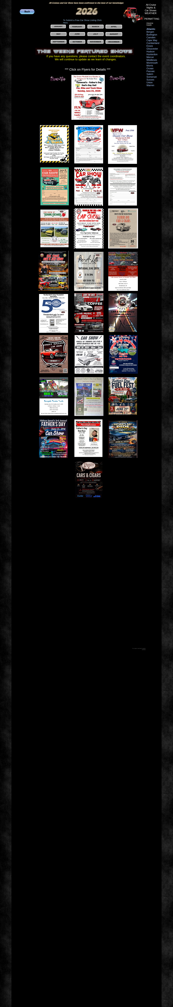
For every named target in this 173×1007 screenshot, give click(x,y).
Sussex (150, 79)
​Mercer (150, 57)
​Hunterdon (151, 54)
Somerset (151, 76)
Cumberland (152, 43)
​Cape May (151, 40)
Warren (150, 85)
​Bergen (150, 31)
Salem (149, 74)
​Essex (149, 46)
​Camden (150, 37)
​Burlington (151, 34)
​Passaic (150, 71)
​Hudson (150, 51)
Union (149, 82)
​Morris (149, 65)
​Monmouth (152, 62)
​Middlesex (151, 60)
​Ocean (149, 68)
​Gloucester (152, 48)
